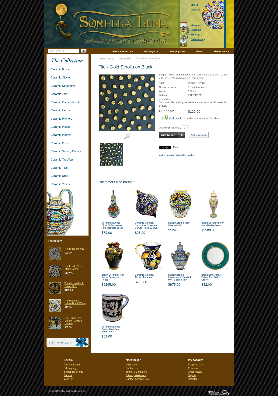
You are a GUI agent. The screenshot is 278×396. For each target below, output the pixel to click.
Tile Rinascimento (74, 248)
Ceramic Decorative (63, 85)
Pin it (175, 147)
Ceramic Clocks (61, 77)
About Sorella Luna (122, 51)
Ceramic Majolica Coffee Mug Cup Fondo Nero (111, 329)
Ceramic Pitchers (61, 118)
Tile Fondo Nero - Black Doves (73, 267)
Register (192, 379)
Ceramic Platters (61, 134)
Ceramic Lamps (61, 110)
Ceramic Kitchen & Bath (65, 102)
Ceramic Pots (59, 143)
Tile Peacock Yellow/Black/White (74, 302)
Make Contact (221, 51)
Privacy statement (136, 375)
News (199, 51)
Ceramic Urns (59, 175)
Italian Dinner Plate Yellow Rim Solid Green (211, 277)
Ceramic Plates (60, 126)
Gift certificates (72, 364)
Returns (68, 375)
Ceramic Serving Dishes (66, 151)
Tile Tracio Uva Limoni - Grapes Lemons (73, 321)
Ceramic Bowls (60, 69)
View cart (196, 25)
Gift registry (70, 368)
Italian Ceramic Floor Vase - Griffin (179, 224)
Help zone (131, 364)
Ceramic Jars (59, 93)
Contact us (132, 368)
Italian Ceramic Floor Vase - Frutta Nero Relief (113, 277)
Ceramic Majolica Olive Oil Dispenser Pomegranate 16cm (112, 225)
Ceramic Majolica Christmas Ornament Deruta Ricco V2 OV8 (146, 225)
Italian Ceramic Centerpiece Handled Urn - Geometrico (179, 277)
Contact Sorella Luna (137, 379)
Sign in (192, 375)
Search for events (73, 371)
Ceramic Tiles (125, 58)
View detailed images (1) (127, 136)
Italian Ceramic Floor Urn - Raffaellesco (212, 224)
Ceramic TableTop (62, 159)
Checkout (193, 368)
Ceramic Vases (60, 184)
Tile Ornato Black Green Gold (74, 285)
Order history (195, 371)
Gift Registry (151, 51)
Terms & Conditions (136, 371)
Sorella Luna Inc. (106, 58)
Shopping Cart (177, 51)
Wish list (68, 379)
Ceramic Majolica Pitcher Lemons (144, 276)
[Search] (83, 51)
